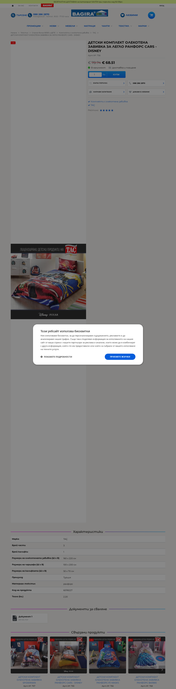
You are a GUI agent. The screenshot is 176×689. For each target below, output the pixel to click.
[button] (56, 356)
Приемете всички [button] (120, 356)
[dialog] (88, 344)
